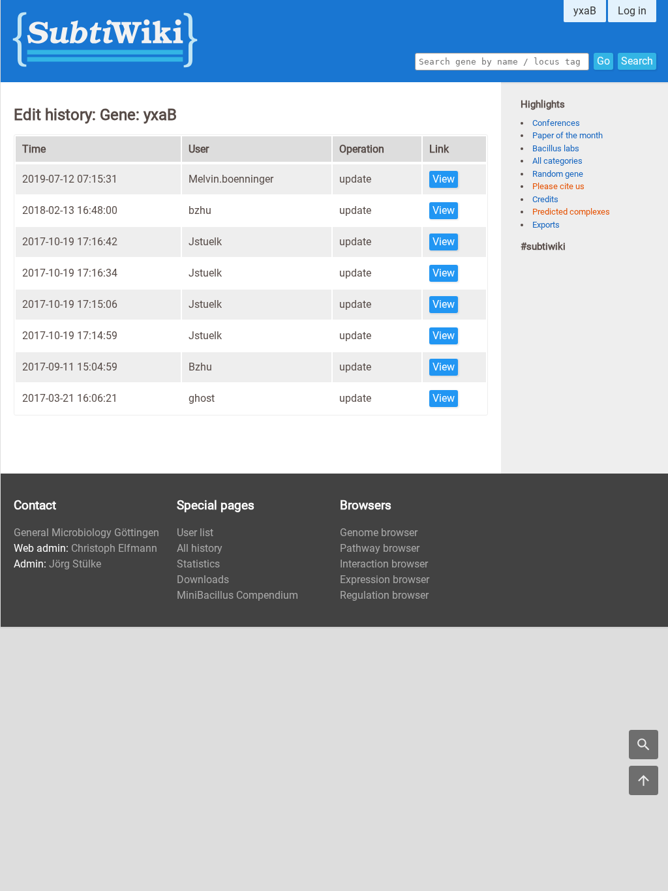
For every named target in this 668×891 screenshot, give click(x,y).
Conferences (556, 123)
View (444, 179)
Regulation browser (384, 595)
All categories (557, 161)
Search (637, 61)
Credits (545, 199)
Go (603, 61)
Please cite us (558, 186)
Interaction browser (384, 564)
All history (199, 548)
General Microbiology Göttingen (86, 532)
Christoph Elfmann (114, 548)
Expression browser (384, 579)
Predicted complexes (571, 212)
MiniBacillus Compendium (237, 595)
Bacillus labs (555, 148)
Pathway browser (379, 548)
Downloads (203, 579)
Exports (546, 225)
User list (195, 532)
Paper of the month (567, 135)
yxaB (584, 11)
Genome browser (379, 532)
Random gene (557, 174)
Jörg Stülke (75, 564)
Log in (632, 11)
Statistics (198, 564)
